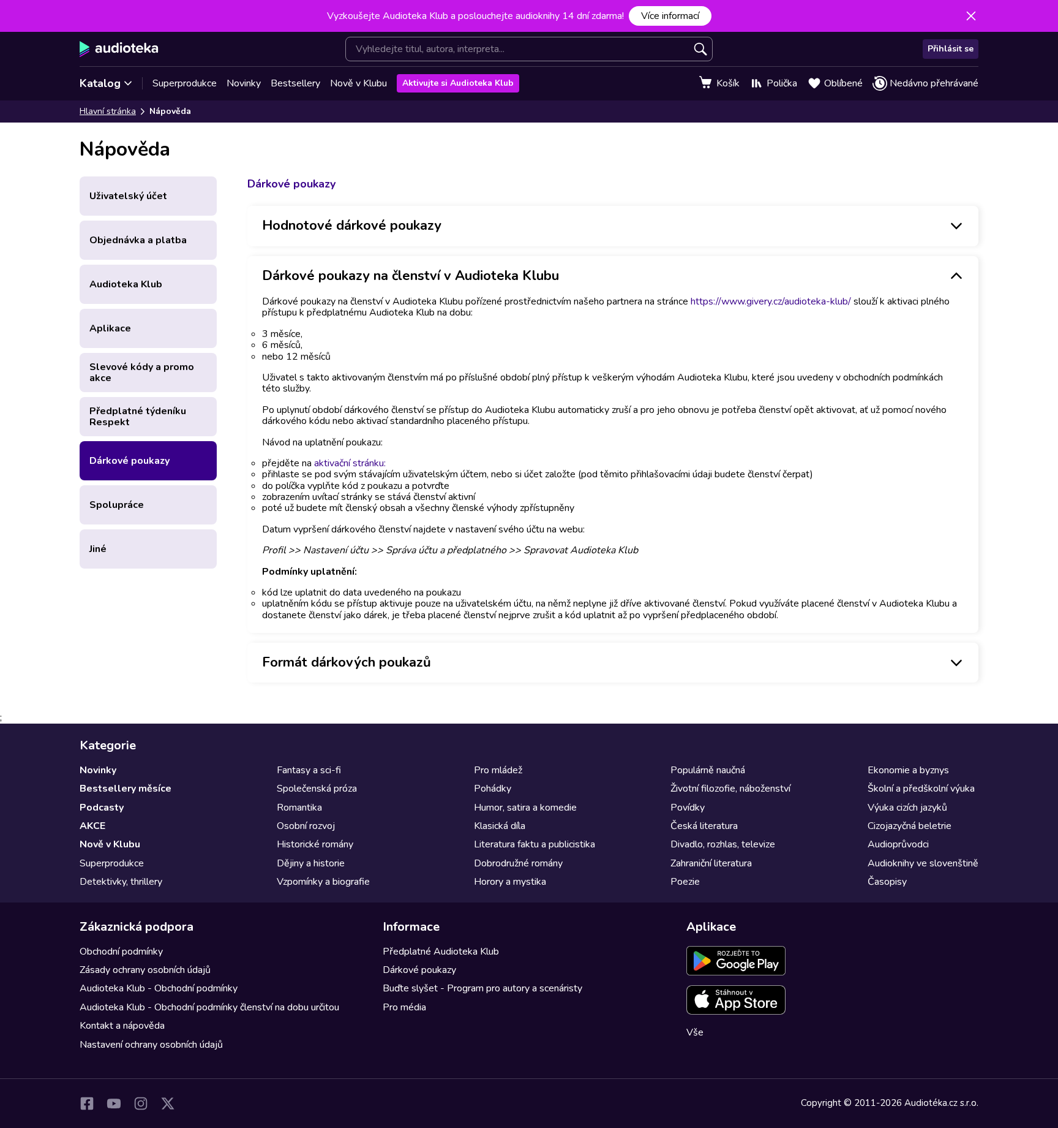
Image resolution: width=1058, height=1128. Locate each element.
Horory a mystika (510, 881)
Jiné (98, 549)
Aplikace (110, 328)
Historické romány (315, 844)
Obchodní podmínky (121, 951)
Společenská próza (317, 788)
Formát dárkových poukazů (346, 662)
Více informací (670, 16)
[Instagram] (140, 1103)
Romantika (299, 807)
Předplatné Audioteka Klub (441, 951)
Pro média (404, 1007)
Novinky (244, 83)
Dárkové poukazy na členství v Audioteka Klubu (410, 276)
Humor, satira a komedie (525, 807)
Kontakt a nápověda (122, 1025)
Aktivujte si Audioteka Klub (458, 83)
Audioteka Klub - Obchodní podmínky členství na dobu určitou (209, 1007)
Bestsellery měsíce (125, 788)
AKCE (92, 826)
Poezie (685, 881)
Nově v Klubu (358, 83)
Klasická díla (499, 826)
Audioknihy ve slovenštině (923, 863)
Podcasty (102, 807)
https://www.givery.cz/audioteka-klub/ (771, 301)
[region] (612, 464)
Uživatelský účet (128, 196)
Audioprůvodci (898, 844)
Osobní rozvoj (306, 826)
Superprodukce (184, 83)
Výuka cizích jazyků (907, 807)
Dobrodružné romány (518, 863)
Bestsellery (295, 83)
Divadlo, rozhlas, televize (722, 844)
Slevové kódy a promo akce (141, 372)
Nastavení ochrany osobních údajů (151, 1044)
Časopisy (887, 881)
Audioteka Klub (125, 284)
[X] (167, 1103)
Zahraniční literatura (711, 863)
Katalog (100, 83)
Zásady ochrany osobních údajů (145, 970)
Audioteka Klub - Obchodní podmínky (159, 988)
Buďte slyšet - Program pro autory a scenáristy (482, 988)
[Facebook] (87, 1103)
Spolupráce (116, 505)
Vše (694, 1032)
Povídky (687, 807)
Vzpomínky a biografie (323, 881)
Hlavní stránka (108, 111)
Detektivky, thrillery (121, 881)
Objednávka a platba (138, 240)
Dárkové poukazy (129, 460)
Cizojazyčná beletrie (909, 826)
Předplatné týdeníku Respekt (137, 416)
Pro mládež (498, 770)
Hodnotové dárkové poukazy (351, 225)
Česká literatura (704, 826)
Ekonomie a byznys (908, 770)
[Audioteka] (119, 49)
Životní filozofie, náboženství (730, 788)
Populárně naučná (707, 770)
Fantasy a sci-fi (309, 770)
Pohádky (492, 788)
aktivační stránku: (350, 463)
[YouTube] (114, 1103)
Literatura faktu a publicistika (534, 844)
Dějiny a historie (311, 863)
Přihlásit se (951, 49)
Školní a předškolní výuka (921, 788)
